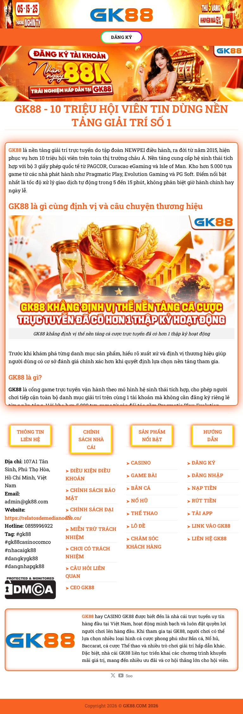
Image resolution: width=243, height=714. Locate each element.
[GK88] (121, 14)
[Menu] (8, 14)
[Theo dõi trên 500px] (129, 676)
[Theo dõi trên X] (112, 676)
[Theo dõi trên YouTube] (120, 676)
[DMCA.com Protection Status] (30, 587)
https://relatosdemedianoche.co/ (43, 517)
